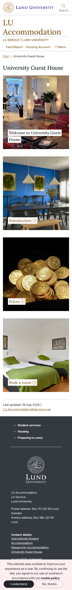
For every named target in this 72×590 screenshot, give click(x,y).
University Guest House (26, 552)
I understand (18, 584)
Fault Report (14, 47)
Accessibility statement (26, 559)
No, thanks (49, 584)
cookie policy (50, 578)
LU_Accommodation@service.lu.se (27, 409)
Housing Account (38, 47)
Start (6, 56)
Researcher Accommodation (30, 547)
